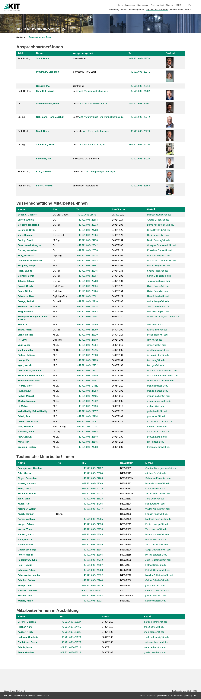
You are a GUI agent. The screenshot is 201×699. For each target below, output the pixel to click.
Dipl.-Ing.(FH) (60, 296)
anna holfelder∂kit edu (158, 306)
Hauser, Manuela (27, 483)
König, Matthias (26, 519)
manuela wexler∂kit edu (159, 401)
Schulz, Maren (25, 647)
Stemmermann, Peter (47, 103)
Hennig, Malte (25, 385)
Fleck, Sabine (25, 271)
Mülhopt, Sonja (26, 276)
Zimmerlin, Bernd (45, 144)
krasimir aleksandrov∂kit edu (162, 370)
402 (117, 214)
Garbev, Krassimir (27, 250)
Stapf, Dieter (43, 58)
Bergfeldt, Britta (26, 230)
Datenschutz (142, 5)
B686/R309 (117, 447)
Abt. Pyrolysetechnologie (96, 131)
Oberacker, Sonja (27, 549)
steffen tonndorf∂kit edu (157, 590)
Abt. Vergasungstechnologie (93, 91)
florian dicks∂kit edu (157, 334)
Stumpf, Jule (24, 585)
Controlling (78, 86)
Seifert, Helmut (44, 185)
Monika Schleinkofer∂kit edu (159, 575)
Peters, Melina (25, 554)
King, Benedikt (26, 311)
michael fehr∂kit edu (155, 473)
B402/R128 (117, 380)
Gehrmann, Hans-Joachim (50, 117)
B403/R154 (117, 240)
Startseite (20, 37)
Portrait (170, 53)
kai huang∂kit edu (156, 360)
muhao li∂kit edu (155, 406)
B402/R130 (117, 316)
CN (121, 590)
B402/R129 (117, 235)
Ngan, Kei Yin (25, 365)
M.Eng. (56, 240)
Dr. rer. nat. (59, 235)
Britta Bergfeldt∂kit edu (158, 230)
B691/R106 (107, 637)
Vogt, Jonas (24, 345)
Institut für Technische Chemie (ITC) (41, 28)
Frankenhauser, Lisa (29, 380)
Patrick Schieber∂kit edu (157, 570)
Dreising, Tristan (27, 447)
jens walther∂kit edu (155, 595)
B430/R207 (117, 301)
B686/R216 (125, 570)
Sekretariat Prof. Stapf (84, 72)
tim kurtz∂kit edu (155, 442)
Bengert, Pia (42, 86)
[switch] (196, 5)
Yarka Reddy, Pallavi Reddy (32, 411)
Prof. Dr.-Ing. (24, 58)
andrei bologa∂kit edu (158, 301)
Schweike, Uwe (26, 296)
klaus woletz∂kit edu (155, 600)
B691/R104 (125, 503)
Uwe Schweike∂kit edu (158, 296)
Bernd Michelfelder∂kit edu (160, 225)
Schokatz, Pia (43, 158)
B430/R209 (117, 329)
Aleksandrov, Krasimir (30, 370)
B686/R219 (117, 345)
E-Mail (151, 209)
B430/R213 (125, 483)
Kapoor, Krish (25, 632)
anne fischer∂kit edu (154, 627)
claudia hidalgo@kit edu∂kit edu (163, 316)
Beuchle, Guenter (27, 214)
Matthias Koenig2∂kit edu (158, 519)
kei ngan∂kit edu (155, 365)
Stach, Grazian (26, 652)
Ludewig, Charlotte (28, 637)
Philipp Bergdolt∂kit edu (159, 265)
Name (39, 53)
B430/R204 (125, 534)
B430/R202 (117, 276)
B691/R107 (117, 255)
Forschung (114, 9)
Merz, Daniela (25, 235)
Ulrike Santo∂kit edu (157, 291)
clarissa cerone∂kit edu (155, 622)
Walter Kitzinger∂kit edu (157, 509)
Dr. (19, 103)
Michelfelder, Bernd (28, 225)
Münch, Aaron (25, 544)
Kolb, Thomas (43, 171)
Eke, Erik (22, 324)
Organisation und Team (157, 9)
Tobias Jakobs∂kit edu (158, 281)
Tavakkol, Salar (26, 431)
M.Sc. (56, 265)
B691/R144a (126, 595)
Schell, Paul (24, 416)
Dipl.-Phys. (58, 286)
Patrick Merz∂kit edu (155, 539)
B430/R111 (107, 627)
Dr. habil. (57, 301)
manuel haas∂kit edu (157, 391)
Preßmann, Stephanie (47, 72)
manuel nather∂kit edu (158, 396)
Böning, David (25, 240)
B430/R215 (125, 585)
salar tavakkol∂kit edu (158, 431)
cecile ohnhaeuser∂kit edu (157, 642)
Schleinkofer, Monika (29, 575)
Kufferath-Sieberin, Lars (31, 375)
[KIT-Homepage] (12, 7)
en (189, 5)
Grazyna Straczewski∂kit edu (162, 245)
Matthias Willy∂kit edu (158, 255)
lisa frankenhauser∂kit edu (160, 380)
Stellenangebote (136, 9)
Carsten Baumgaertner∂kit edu (160, 468)
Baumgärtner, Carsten (30, 468)
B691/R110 (125, 488)
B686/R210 (117, 406)
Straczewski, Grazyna (29, 245)
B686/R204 (117, 416)
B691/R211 (125, 524)
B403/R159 (125, 529)
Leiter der (91, 131)
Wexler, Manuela (26, 401)
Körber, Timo (25, 529)
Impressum (130, 5)
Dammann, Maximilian (30, 260)
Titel (20, 53)
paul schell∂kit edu (156, 416)
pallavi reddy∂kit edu (157, 411)
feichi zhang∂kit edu (157, 329)
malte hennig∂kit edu (157, 385)
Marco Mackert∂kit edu (157, 534)
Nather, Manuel (26, 396)
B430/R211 (107, 622)
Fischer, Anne (25, 627)
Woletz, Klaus (25, 600)
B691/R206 (117, 340)
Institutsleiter (79, 58)
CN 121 (118, 214)
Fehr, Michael (25, 473)
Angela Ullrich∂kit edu (158, 219)
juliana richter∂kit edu (158, 355)
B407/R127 (125, 565)
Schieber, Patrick (27, 570)
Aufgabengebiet (83, 53)
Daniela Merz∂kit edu (158, 235)
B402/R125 (117, 230)
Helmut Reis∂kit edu (155, 565)
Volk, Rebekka (25, 426)
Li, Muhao (23, 406)
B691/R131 (125, 468)
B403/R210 (125, 544)
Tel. (131, 53)
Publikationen (176, 9)
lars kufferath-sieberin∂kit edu (162, 375)
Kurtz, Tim (23, 442)
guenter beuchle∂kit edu (159, 214)
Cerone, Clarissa (27, 622)
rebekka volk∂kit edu (157, 426)
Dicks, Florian (25, 334)
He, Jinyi (22, 340)
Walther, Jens (25, 595)
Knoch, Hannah (26, 514)
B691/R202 (125, 509)
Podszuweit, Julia (27, 560)
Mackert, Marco (26, 534)
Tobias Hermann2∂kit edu (158, 493)
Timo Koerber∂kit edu (156, 529)
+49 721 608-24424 (91, 590)
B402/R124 (117, 250)
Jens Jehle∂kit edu (154, 498)
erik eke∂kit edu (155, 324)
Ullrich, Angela (26, 219)
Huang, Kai (24, 360)
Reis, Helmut (25, 565)
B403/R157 (117, 260)
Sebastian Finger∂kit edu (158, 478)
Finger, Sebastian (27, 478)
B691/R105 (125, 519)
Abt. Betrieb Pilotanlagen (91, 144)
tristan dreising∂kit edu (158, 447)
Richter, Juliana (26, 355)
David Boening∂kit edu (158, 240)
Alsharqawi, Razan (28, 421)
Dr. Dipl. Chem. (61, 214)
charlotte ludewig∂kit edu (156, 637)
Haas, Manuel (25, 391)
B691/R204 (117, 360)
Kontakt (188, 9)
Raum (105, 616)
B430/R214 (117, 306)
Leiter (90, 91)
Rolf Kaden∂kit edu (154, 503)
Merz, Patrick (25, 539)
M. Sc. (56, 350)
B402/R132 (117, 365)
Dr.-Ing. (21, 117)
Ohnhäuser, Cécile (27, 642)
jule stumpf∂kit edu (154, 585)
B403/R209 (125, 560)
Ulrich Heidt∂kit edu (155, 488)
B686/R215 (117, 442)
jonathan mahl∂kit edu (158, 350)
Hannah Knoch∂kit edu (156, 514)
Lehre (123, 9)
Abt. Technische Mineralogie (93, 103)
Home (120, 5)
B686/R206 (125, 580)
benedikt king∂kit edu (158, 311)
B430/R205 (117, 350)
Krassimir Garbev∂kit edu (160, 250)
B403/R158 (125, 514)
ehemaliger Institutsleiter (85, 185)
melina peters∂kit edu (156, 554)
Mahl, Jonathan (26, 350)
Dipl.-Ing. (57, 255)
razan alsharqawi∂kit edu (159, 421)
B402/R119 (117, 219)
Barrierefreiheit (157, 5)
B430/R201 (117, 370)
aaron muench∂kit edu (156, 544)
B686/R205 (117, 431)
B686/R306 (117, 245)
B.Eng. (59, 514)
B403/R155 (117, 271)
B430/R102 (117, 311)
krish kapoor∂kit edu (154, 632)
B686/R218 (125, 539)
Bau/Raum (118, 209)
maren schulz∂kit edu (154, 647)
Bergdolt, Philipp (27, 265)
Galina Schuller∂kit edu (157, 580)
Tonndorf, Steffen (27, 590)
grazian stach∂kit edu (154, 652)
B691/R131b (126, 478)
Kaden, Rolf (24, 503)
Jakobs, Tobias (26, 281)
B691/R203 (117, 225)
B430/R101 (117, 281)
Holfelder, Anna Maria (29, 306)
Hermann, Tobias (27, 493)
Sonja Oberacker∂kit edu (158, 549)
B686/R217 (117, 421)
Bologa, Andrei (26, 301)
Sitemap (169, 5)
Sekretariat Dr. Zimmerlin (86, 158)
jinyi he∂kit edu (154, 340)
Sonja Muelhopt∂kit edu (159, 276)
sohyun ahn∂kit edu (157, 436)
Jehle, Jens (24, 498)
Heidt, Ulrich (24, 488)
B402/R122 (117, 286)
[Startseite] (196, 9)
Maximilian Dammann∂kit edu (162, 260)
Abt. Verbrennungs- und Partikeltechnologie (101, 117)
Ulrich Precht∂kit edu (157, 286)
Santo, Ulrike (25, 291)
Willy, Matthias (26, 255)
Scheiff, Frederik (45, 91)
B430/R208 (107, 652)
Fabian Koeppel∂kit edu (157, 524)
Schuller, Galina (26, 580)
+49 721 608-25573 (86, 214)
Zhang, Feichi (25, 329)
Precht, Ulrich (25, 286)
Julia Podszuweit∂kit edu (158, 560)
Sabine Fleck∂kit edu (157, 271)
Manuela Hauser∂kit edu (157, 483)
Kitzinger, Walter (27, 509)
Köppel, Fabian (26, 524)
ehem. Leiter (94, 171)
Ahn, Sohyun (25, 436)
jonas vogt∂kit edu (156, 345)
